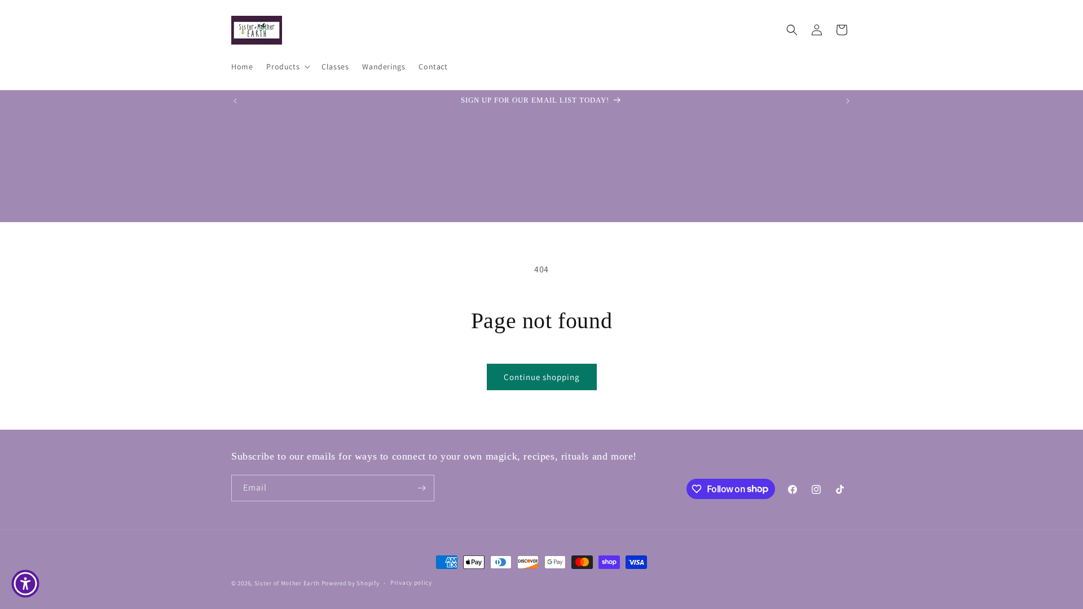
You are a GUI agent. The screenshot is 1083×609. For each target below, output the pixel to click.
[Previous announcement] (235, 101)
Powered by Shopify (351, 583)
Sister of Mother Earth (287, 583)
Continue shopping (542, 377)
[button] (287, 66)
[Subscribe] (421, 488)
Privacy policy (411, 582)
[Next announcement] (847, 101)
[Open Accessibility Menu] (25, 584)
